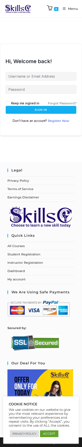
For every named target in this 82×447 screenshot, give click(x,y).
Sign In (41, 109)
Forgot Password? (62, 103)
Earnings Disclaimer (23, 197)
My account (16, 279)
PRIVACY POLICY (24, 433)
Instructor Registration (25, 263)
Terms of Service (20, 189)
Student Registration (23, 254)
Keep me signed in (25, 103)
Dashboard (16, 271)
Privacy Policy (18, 181)
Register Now (58, 121)
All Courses (16, 246)
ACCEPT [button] (49, 434)
